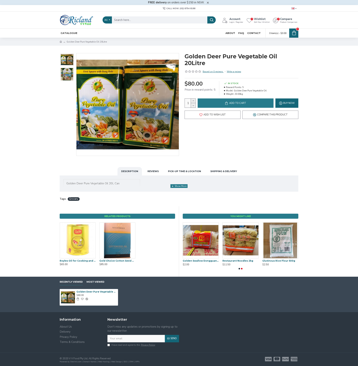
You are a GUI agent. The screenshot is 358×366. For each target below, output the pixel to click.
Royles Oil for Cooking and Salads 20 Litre (78, 260)
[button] (239, 268)
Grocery (73, 199)
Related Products (117, 216)
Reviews (153, 171)
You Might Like (240, 216)
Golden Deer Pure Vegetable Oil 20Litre (96, 291)
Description (129, 171)
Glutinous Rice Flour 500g (278, 260)
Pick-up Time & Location (184, 171)
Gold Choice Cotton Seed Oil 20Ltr (117, 260)
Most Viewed (95, 281)
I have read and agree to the (133, 344)
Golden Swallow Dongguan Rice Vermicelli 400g (201, 260)
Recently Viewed (71, 281)
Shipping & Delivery (223, 171)
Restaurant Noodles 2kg (237, 260)
